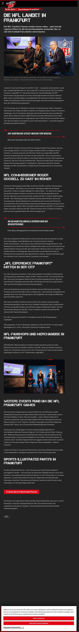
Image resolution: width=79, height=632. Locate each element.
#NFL (6, 516)
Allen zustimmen (39, 618)
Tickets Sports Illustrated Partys (21, 492)
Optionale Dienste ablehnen (38, 623)
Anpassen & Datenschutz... (12, 627)
